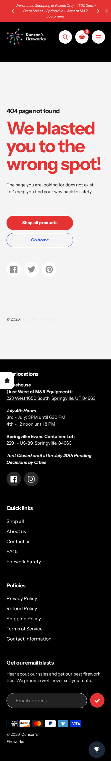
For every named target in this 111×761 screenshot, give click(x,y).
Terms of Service (25, 629)
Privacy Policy (22, 598)
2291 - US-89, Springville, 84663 (39, 443)
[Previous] (13, 11)
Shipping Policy (24, 619)
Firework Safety (24, 562)
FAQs (13, 551)
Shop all (15, 521)
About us (16, 531)
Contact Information (29, 639)
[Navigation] (98, 37)
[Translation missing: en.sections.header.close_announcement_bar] (107, 11)
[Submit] (97, 700)
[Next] (98, 11)
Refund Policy (22, 608)
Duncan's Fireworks (38, 319)
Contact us (18, 541)
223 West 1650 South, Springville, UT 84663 (51, 398)
